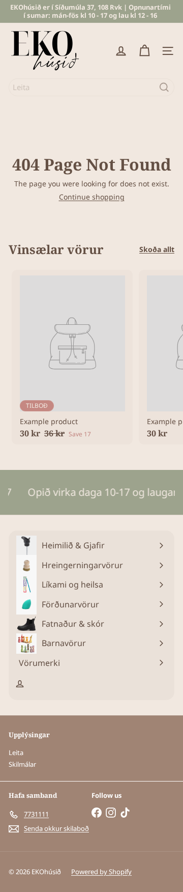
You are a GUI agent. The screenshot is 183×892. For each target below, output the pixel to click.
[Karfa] (144, 51)
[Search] (164, 87)
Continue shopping (92, 197)
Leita (16, 752)
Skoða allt (156, 249)
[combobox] (91, 87)
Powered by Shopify (101, 871)
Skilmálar (22, 764)
